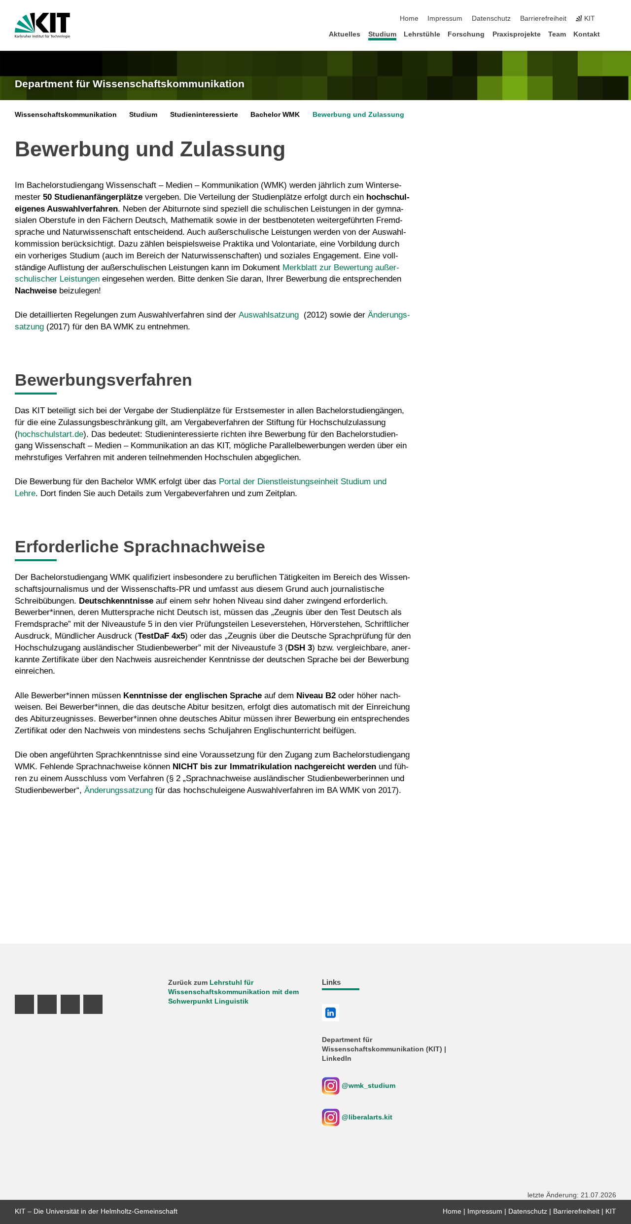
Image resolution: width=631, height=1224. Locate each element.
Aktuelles (344, 34)
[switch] (613, 19)
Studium (382, 34)
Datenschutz (491, 18)
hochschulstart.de (50, 434)
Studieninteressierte (204, 114)
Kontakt (586, 34)
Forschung (466, 34)
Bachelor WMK (275, 114)
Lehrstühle (422, 34)
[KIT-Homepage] (42, 25)
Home (409, 18)
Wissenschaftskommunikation (66, 114)
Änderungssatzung (118, 790)
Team (557, 34)
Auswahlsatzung (269, 315)
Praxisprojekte (516, 34)
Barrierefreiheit (543, 18)
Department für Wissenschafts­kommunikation (130, 84)
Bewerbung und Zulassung (358, 114)
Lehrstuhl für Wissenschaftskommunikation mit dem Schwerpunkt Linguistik (233, 992)
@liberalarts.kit (367, 1117)
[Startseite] (613, 34)
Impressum (444, 18)
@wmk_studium (367, 1085)
